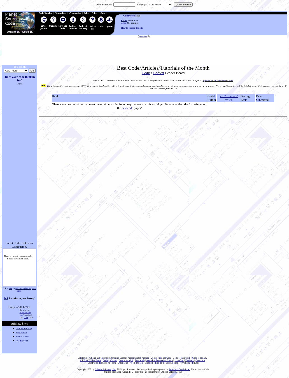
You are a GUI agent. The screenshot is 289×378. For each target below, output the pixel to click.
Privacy (195, 363)
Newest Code (165, 358)
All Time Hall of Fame (90, 360)
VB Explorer (22, 340)
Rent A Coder (22, 336)
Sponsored (142, 36)
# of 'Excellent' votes (229, 97)
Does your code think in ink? (20, 78)
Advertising (185, 363)
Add (6, 298)
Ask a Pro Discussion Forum (159, 360)
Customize (200, 360)
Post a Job (139, 360)
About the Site (136, 363)
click (26, 317)
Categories (82, 358)
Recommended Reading (138, 358)
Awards (174, 363)
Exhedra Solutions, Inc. (105, 369)
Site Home (111, 363)
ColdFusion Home (96, 363)
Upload (154, 358)
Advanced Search (118, 358)
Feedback (189, 360)
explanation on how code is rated (218, 80)
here (10, 288)
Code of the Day (199, 358)
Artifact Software (24, 328)
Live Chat (179, 360)
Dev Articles (21, 332)
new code (127, 108)
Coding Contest (153, 73)
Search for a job (126, 360)
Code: (124, 20)
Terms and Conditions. (179, 369)
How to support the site (132, 28)
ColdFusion (129, 15)
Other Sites (123, 363)
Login (19, 83)
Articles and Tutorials (99, 358)
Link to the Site (162, 363)
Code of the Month (181, 358)
